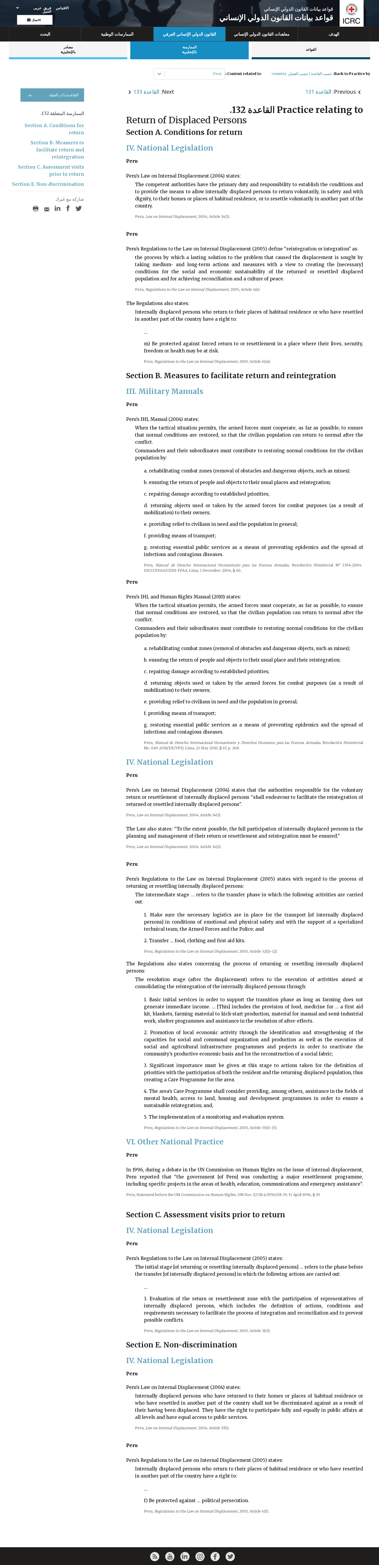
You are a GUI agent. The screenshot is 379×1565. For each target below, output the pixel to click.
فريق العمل (47, 9)
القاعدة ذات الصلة (63, 95)
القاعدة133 (146, 91)
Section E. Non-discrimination (48, 184)
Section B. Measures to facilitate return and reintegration (57, 150)
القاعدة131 (318, 91)
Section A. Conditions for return (54, 129)
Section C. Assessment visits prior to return (51, 170)
